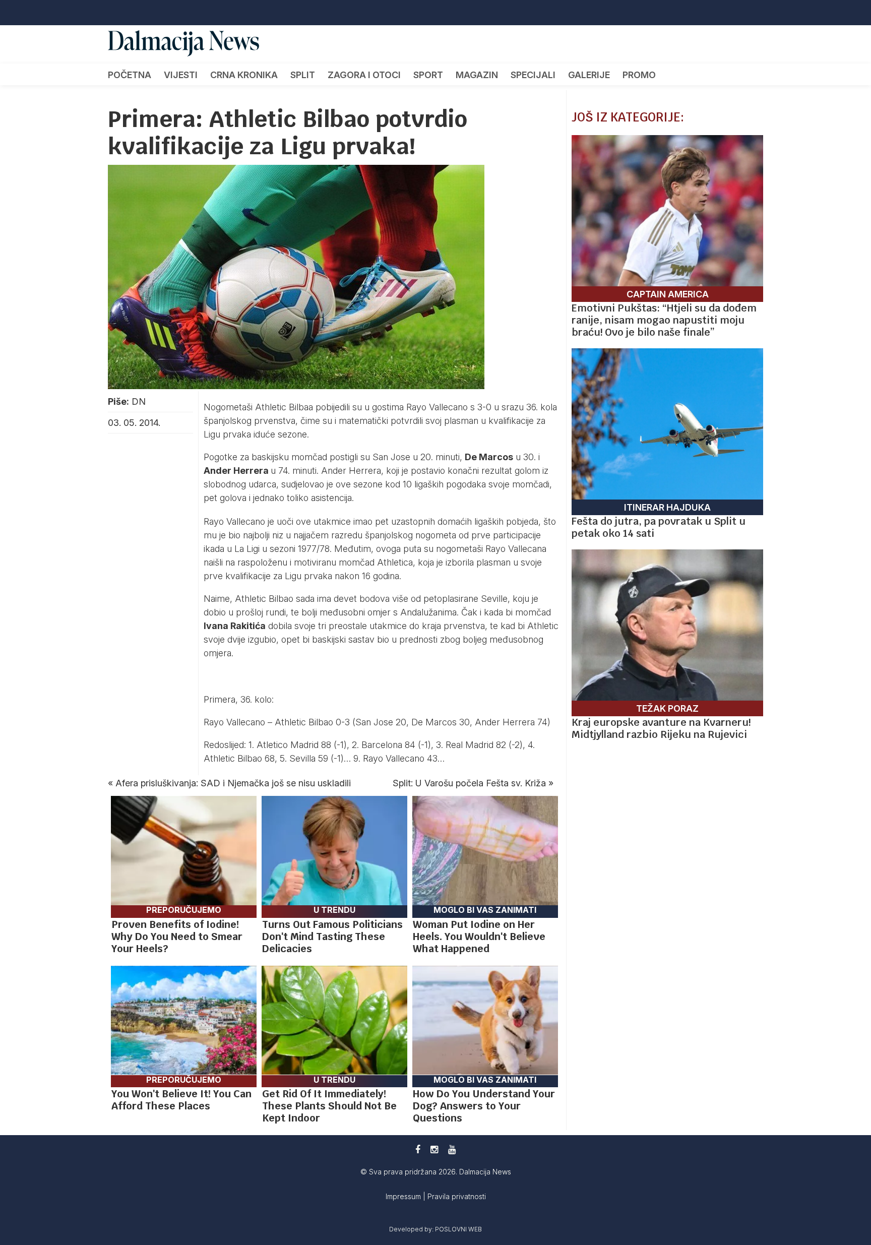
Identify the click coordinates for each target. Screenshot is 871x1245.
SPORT (428, 75)
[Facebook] (417, 1149)
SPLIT (302, 75)
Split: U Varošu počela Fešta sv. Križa (469, 783)
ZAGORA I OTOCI (364, 75)
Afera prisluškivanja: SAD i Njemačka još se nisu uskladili (233, 783)
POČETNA (129, 75)
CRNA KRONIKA (244, 75)
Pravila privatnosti (456, 1196)
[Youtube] (452, 1149)
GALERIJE (589, 75)
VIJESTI (181, 75)
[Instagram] (434, 1149)
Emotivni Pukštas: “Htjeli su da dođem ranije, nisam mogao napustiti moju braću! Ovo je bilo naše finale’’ (664, 320)
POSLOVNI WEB (458, 1229)
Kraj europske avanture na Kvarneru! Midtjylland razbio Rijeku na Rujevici (661, 728)
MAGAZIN (477, 75)
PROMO (639, 75)
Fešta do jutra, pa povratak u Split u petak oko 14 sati (658, 527)
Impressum (404, 1196)
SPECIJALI (533, 75)
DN (139, 401)
